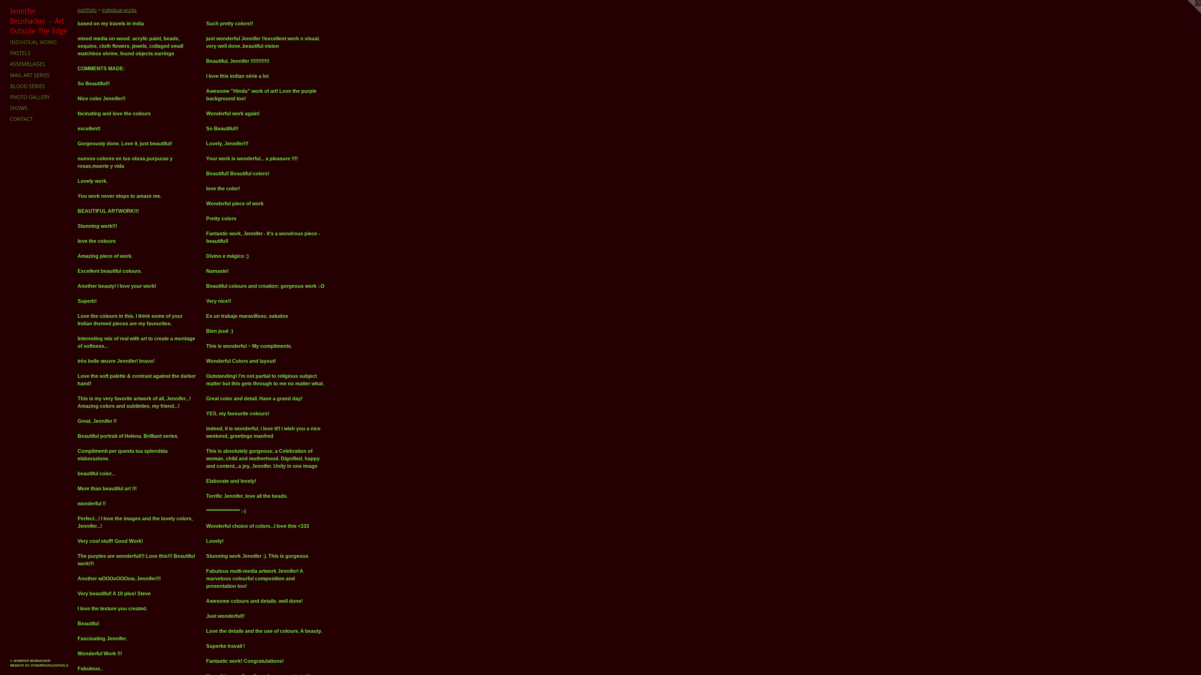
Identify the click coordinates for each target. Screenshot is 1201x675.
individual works (33, 42)
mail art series (30, 75)
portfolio (87, 10)
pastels (20, 53)
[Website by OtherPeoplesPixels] (1188, 12)
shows (19, 108)
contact (21, 119)
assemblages (27, 64)
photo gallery (30, 97)
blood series (27, 86)
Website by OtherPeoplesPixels (39, 665)
